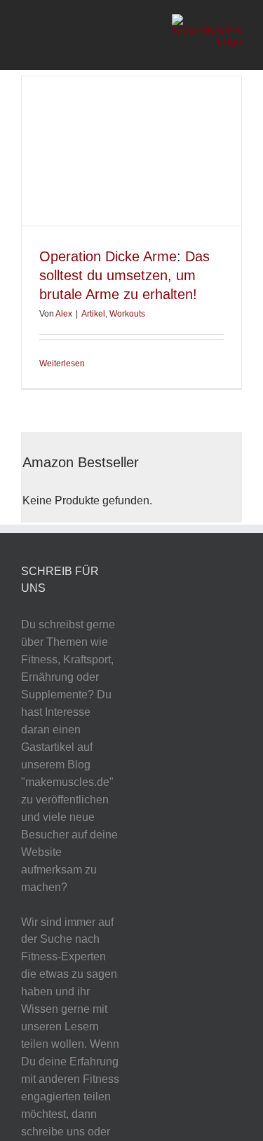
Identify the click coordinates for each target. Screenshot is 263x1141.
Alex (63, 314)
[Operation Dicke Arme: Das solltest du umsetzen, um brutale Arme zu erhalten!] (131, 151)
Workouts (127, 314)
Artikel (93, 314)
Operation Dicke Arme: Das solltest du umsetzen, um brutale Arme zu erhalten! (124, 275)
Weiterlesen (62, 363)
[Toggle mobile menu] (26, 35)
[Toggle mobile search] (48, 35)
